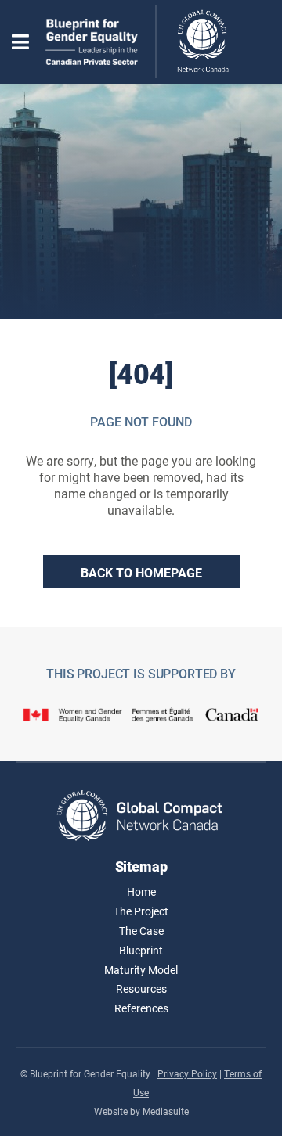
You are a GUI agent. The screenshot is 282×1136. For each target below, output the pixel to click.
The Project (141, 911)
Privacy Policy (187, 1073)
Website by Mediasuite (141, 1111)
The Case (141, 930)
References (141, 1008)
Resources (141, 988)
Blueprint (141, 950)
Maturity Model (141, 969)
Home (141, 891)
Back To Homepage (141, 572)
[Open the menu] (20, 43)
